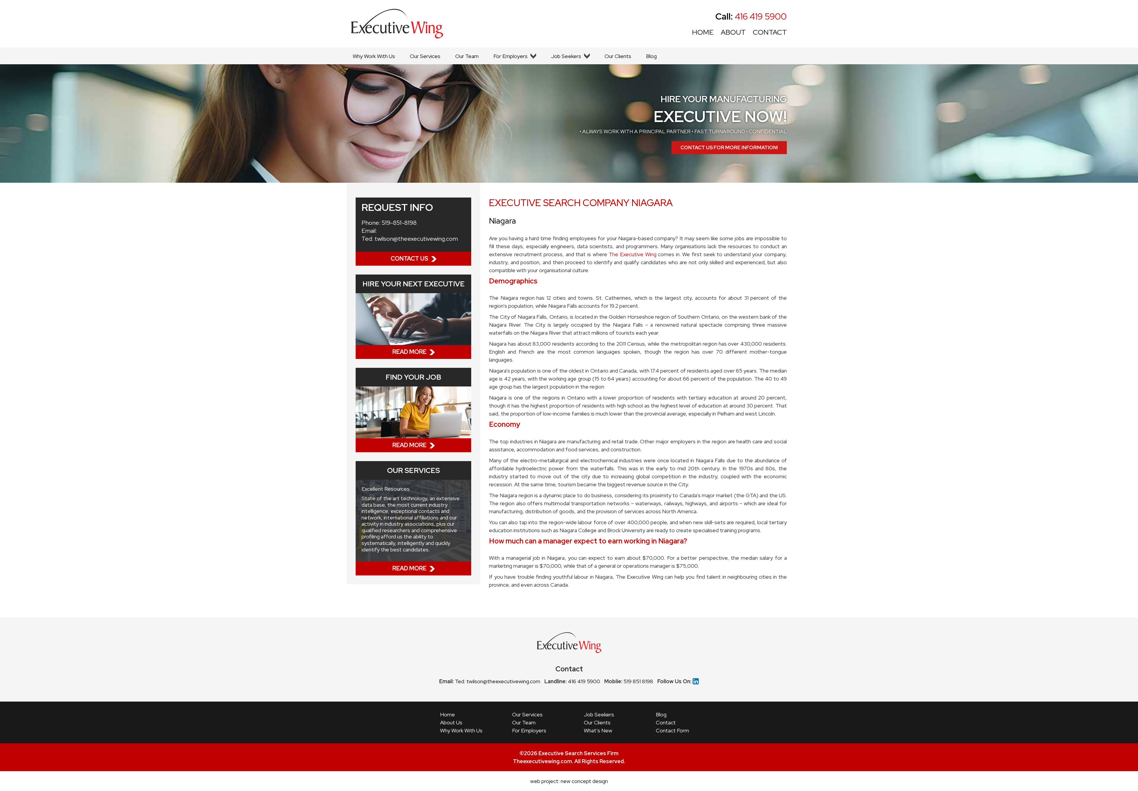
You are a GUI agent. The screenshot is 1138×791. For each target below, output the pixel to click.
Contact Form (672, 730)
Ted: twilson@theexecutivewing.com (497, 681)
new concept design (584, 781)
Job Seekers (566, 56)
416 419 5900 (751, 16)
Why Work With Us (374, 56)
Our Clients (618, 56)
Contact (666, 722)
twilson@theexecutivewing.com (416, 239)
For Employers (510, 56)
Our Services (425, 56)
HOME (703, 32)
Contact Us (409, 258)
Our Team (467, 56)
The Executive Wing (632, 254)
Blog (651, 56)
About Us (451, 722)
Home (447, 714)
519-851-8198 (399, 223)
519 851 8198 (638, 681)
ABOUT (733, 32)
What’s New (598, 730)
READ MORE (409, 352)
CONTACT (770, 32)
